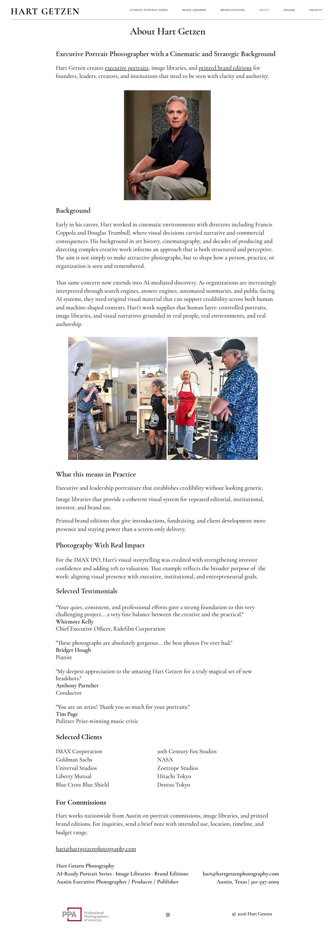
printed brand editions (225, 67)
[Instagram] (167, 914)
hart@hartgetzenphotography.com (96, 848)
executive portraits (127, 67)
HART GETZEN (45, 11)
